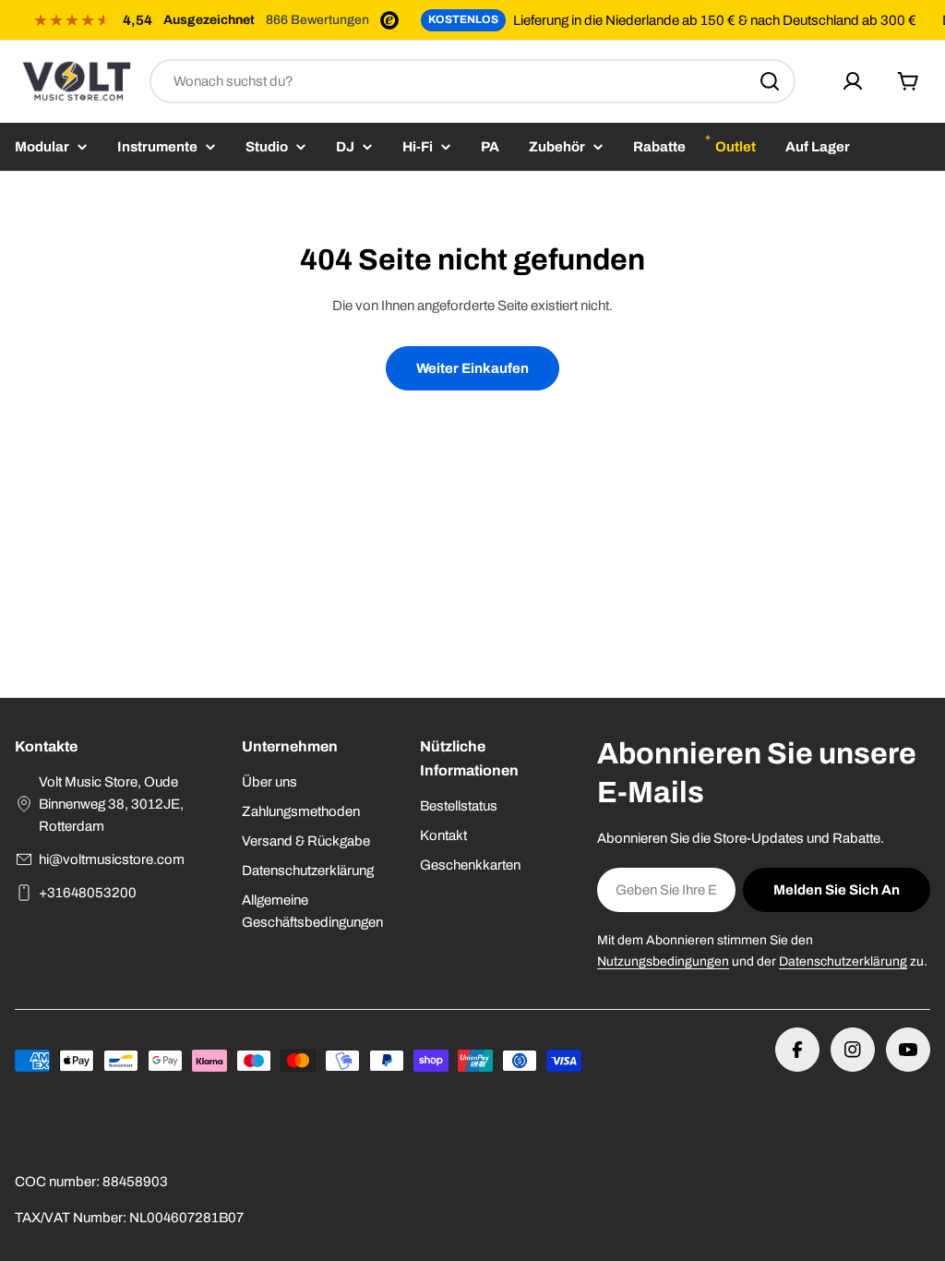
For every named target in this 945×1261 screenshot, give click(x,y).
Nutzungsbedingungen (663, 961)
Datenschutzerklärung (843, 961)
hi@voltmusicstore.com (112, 859)
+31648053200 (88, 892)
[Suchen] (770, 81)
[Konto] (853, 81)
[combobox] (472, 81)
